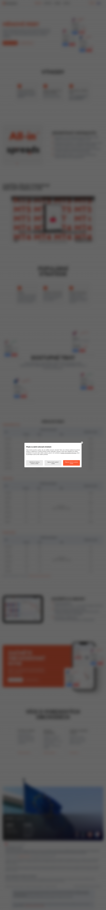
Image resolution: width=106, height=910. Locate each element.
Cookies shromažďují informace (68, 453)
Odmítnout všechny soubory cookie (34, 463)
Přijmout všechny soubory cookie (71, 463)
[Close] (82, 443)
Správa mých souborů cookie (53, 463)
